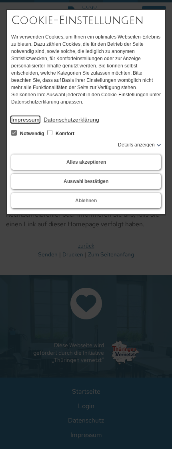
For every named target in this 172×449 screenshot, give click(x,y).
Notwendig (32, 133)
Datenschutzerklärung (71, 119)
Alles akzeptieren (86, 162)
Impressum (25, 119)
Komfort (64, 133)
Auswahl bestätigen (86, 181)
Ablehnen (86, 200)
